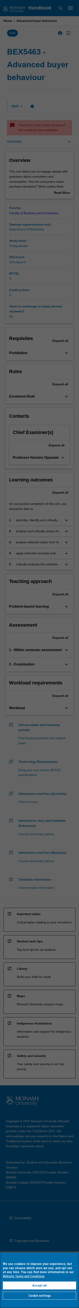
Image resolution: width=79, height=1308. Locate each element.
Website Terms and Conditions (24, 1276)
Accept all (39, 1285)
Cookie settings (40, 1296)
